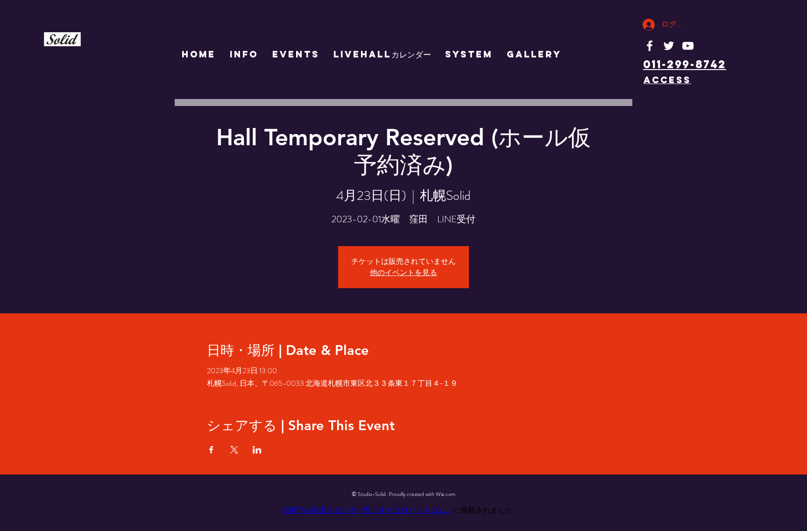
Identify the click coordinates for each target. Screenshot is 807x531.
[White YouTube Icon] (688, 46)
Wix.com (445, 494)
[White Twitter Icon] (669, 46)
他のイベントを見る (403, 272)
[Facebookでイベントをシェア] (211, 449)
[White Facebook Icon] (650, 46)
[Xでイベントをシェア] (234, 449)
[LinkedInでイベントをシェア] (257, 449)
